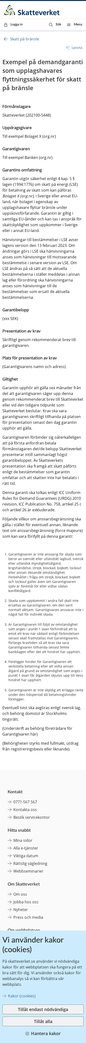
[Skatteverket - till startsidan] (32, 10)
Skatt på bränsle (24, 39)
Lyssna (77, 47)
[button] (55, 24)
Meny (78, 24)
